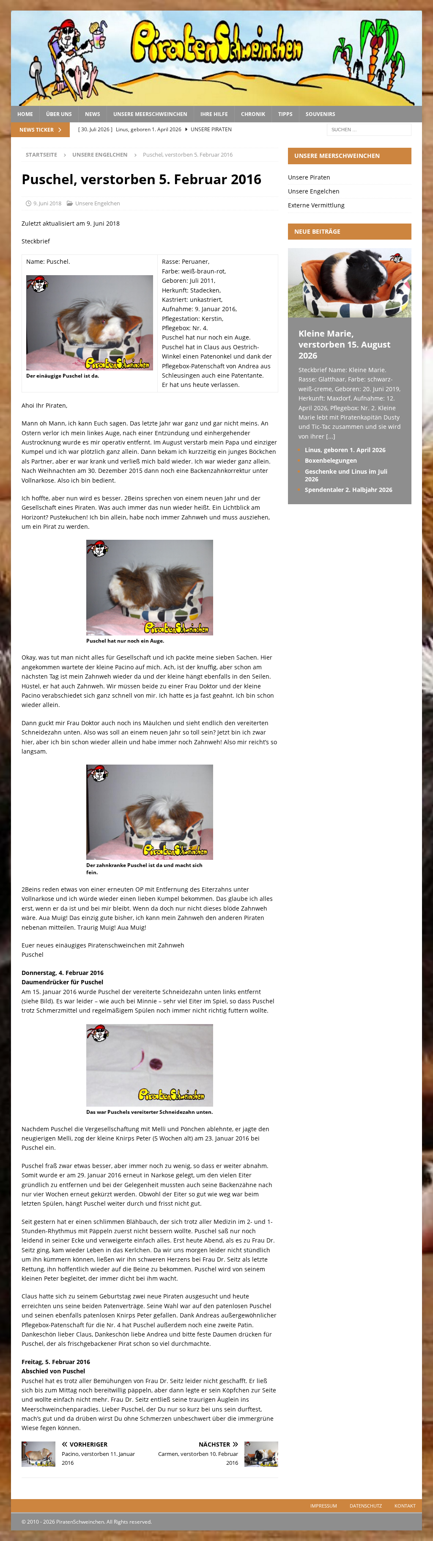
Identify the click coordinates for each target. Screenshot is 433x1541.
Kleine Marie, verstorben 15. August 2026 (345, 344)
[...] (330, 436)
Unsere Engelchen (97, 203)
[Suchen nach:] (369, 129)
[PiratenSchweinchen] (216, 101)
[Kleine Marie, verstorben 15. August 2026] (349, 313)
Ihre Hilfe (214, 114)
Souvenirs (320, 114)
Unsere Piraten (309, 177)
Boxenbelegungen (331, 460)
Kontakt (405, 1505)
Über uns (59, 114)
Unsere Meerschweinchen (150, 114)
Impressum (323, 1505)
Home (25, 114)
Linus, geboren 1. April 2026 (345, 450)
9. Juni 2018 (47, 203)
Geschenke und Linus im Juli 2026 (346, 475)
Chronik (253, 114)
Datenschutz (366, 1505)
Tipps (285, 114)
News (92, 114)
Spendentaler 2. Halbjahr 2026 (348, 490)
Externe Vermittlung (316, 205)
